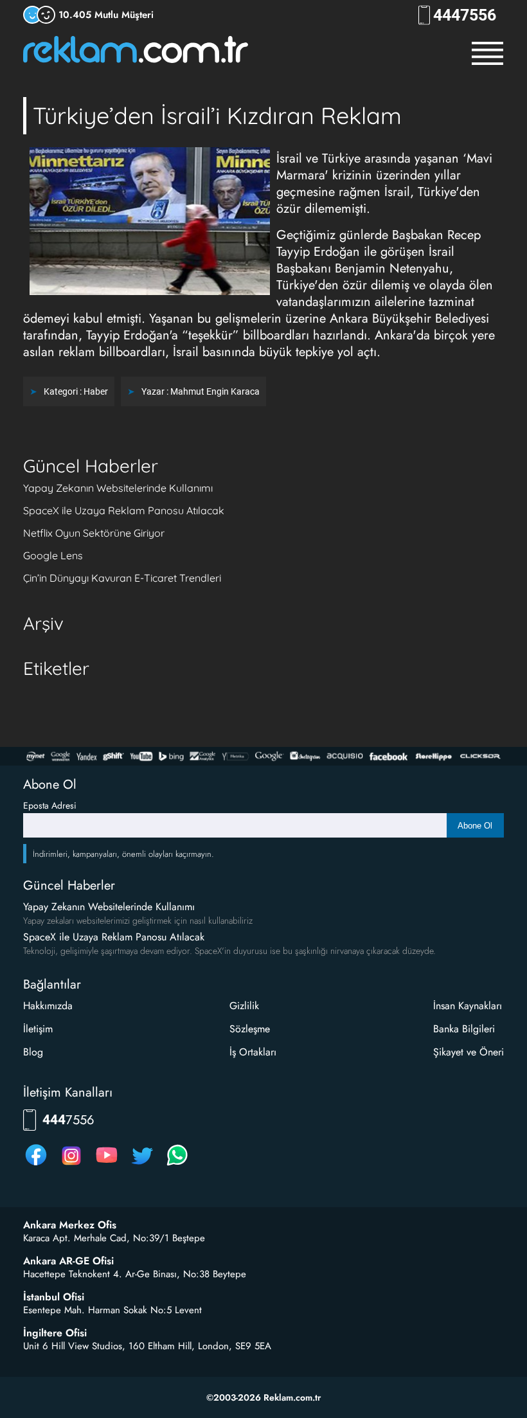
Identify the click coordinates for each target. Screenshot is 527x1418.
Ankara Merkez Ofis (69, 1225)
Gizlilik (244, 1005)
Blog (33, 1052)
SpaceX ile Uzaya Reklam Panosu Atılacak (123, 510)
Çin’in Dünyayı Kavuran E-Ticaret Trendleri (122, 577)
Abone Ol (475, 825)
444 (464, 15)
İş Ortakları (252, 1052)
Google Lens (53, 555)
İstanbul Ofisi (53, 1297)
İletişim (38, 1028)
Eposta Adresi (49, 805)
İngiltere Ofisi (55, 1333)
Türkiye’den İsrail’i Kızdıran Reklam (217, 115)
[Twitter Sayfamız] (142, 1165)
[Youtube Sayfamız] (107, 1165)
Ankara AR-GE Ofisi (68, 1261)
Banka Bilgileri (464, 1028)
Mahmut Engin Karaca (215, 391)
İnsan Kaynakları (467, 1005)
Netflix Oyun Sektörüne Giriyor (94, 532)
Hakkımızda (48, 1005)
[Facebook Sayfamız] (36, 1165)
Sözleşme (249, 1028)
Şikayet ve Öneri (468, 1052)
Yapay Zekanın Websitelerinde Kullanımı (118, 487)
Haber (96, 391)
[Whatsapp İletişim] (177, 1165)
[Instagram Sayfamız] (71, 1165)
